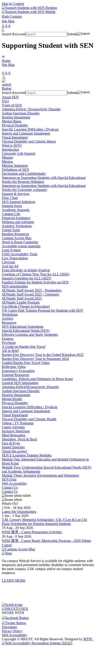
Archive (7, 318)
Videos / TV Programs (17, 423)
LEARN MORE (13, 580)
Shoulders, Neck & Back (19, 439)
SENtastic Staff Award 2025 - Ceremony (30, 294)
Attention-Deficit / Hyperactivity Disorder (31, 109)
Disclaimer (9, 627)
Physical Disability (15, 125)
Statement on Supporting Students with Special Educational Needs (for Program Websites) (44, 180)
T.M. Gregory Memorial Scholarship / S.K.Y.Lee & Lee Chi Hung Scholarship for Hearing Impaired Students (44, 522)
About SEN (10, 97)
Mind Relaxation (13, 435)
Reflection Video (14, 367)
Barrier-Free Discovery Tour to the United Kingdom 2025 (42, 355)
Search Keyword (14, 34)
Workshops (10, 314)
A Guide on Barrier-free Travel (23, 347)
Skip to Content (13, 4)
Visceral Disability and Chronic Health (29, 419)
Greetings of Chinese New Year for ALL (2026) (35, 274)
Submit (72, 34)
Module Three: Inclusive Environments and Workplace (40, 475)
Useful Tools (11, 230)
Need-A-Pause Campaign (20, 242)
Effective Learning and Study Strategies (30, 334)
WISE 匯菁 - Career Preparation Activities (32, 532)
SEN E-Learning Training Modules (27, 455)
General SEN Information (20, 383)
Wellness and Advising (18, 222)
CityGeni (8, 262)
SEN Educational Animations (22, 326)
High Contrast (12, 16)
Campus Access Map (16, 238)
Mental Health (12, 399)
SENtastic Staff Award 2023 (22, 298)
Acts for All (10, 266)
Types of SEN (12, 105)
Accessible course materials (21, 246)
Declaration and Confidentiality (24, 173)
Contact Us (10, 487)
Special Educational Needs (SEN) (26, 330)
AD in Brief (10, 351)
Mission (7, 157)
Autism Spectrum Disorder (21, 113)
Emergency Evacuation (18, 371)
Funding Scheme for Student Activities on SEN (35, 282)
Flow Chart (10, 198)
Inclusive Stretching (16, 431)
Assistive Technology (17, 226)
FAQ (5, 101)
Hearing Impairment (16, 117)
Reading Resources (15, 234)
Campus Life (11, 214)
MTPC (88, 639)
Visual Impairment (15, 137)
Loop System (11, 250)
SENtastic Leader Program (21, 302)
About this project (14, 451)
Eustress (7, 338)
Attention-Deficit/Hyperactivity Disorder (30, 387)
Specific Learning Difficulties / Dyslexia (30, 129)
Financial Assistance (16, 218)
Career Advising (13, 427)
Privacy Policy (12, 631)
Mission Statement (15, 165)
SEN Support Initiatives (18, 202)
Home (6, 61)
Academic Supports (15, 210)
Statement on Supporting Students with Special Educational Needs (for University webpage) (44, 188)
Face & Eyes (11, 443)
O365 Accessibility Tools (19, 254)
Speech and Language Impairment (26, 133)
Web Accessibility (14, 483)
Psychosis (9, 343)
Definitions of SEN (15, 169)
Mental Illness (11, 121)
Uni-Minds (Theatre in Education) (26, 306)
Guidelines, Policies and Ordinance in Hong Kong (37, 379)
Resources (9, 322)
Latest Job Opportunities (19, 512)
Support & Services (15, 194)
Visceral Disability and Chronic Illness (29, 141)
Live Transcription (15, 258)
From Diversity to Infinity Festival (26, 270)
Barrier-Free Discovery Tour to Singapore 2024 (35, 359)
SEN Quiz (9, 479)
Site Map (8, 21)
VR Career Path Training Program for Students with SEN (42, 310)
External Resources (15, 375)
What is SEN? (12, 145)
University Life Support (18, 153)
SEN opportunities (15, 286)
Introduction (10, 149)
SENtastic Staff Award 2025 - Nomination (31, 290)
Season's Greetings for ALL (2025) (26, 278)
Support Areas (12, 206)
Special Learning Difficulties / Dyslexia (29, 407)
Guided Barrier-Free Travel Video (26, 363)
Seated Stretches (13, 447)
